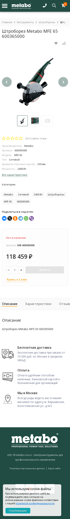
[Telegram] (20, 218)
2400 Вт (38, 194)
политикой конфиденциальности (35, 503)
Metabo (8, 194)
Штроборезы (47, 22)
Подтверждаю (18, 510)
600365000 (23, 201)
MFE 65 (8, 201)
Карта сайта (54, 468)
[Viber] (31, 218)
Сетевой (23, 194)
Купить (44, 270)
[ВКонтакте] (4, 218)
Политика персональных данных (27, 468)
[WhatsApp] (26, 218)
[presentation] (7, 82)
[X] (9, 218)
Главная (7, 22)
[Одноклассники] (15, 218)
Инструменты (25, 22)
